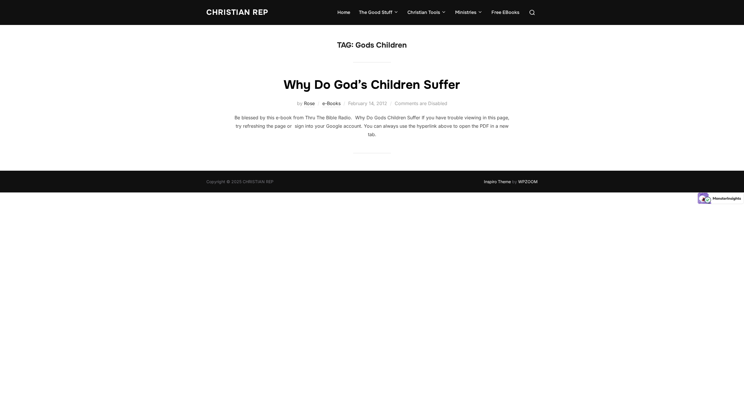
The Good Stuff (375, 12)
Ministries (465, 12)
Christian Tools (423, 12)
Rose (309, 103)
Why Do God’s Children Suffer (372, 85)
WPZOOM (528, 181)
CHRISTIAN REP (237, 12)
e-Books (331, 103)
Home (343, 12)
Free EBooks (505, 12)
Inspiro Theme (497, 181)
